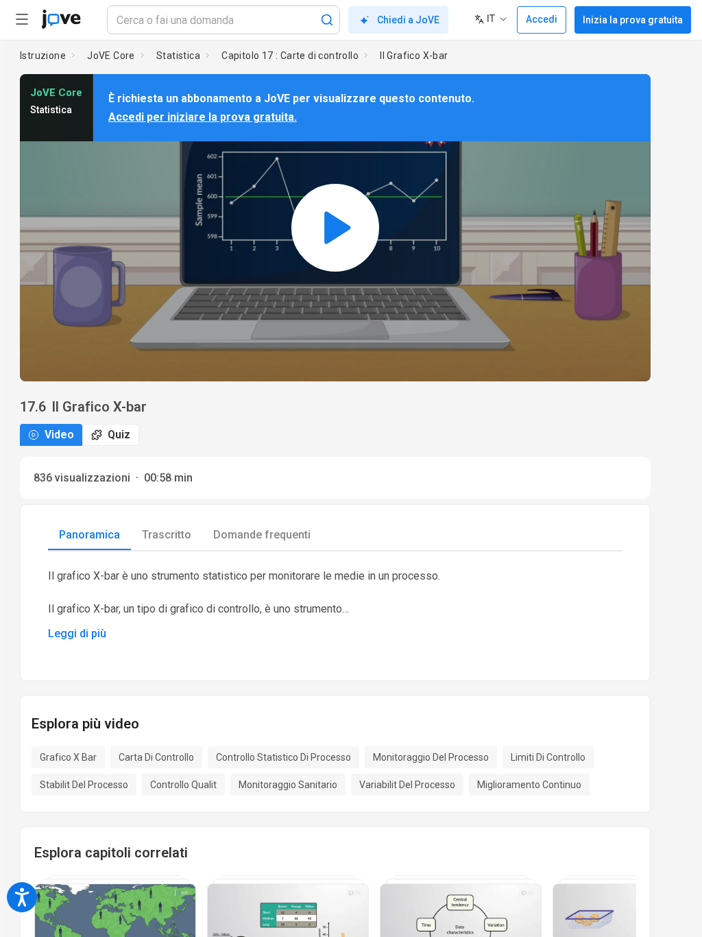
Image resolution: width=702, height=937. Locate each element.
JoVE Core (111, 55)
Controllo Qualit (183, 784)
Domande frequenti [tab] (262, 534)
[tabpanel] (335, 605)
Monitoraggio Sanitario (288, 784)
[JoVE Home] (61, 19)
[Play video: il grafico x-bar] (335, 227)
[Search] (327, 20)
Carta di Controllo (156, 757)
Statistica (178, 55)
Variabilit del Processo (407, 784)
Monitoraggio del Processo (431, 757)
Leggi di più (77, 633)
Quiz (119, 434)
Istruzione (43, 55)
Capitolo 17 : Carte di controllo (290, 55)
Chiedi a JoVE (408, 19)
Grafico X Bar (68, 757)
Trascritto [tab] (166, 534)
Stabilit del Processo (84, 784)
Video (59, 434)
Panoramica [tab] (89, 534)
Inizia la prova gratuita (633, 19)
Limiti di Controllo (548, 757)
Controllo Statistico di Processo (283, 757)
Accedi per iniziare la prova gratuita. (202, 116)
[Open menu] (22, 19)
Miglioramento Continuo (529, 784)
